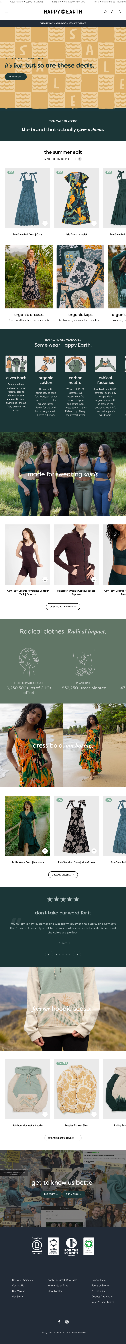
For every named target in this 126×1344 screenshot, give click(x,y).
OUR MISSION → (74, 1194)
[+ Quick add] (45, 223)
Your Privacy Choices (103, 1302)
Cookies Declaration (102, 1296)
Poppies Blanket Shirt (76, 1125)
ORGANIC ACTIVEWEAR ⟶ (63, 606)
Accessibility (98, 1290)
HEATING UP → (16, 76)
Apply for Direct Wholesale (62, 1279)
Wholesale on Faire (58, 1285)
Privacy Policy (99, 1279)
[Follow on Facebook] (59, 1322)
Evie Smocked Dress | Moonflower (76, 862)
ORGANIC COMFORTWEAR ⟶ (63, 1138)
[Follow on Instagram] (67, 1322)
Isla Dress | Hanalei (76, 234)
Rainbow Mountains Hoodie (28, 1125)
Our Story (17, 1296)
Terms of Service (100, 1285)
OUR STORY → (51, 1194)
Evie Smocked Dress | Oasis (27, 234)
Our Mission (18, 1290)
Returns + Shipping (22, 1279)
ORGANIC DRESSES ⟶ (63, 874)
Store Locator (55, 1290)
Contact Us (18, 1285)
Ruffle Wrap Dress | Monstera (28, 862)
